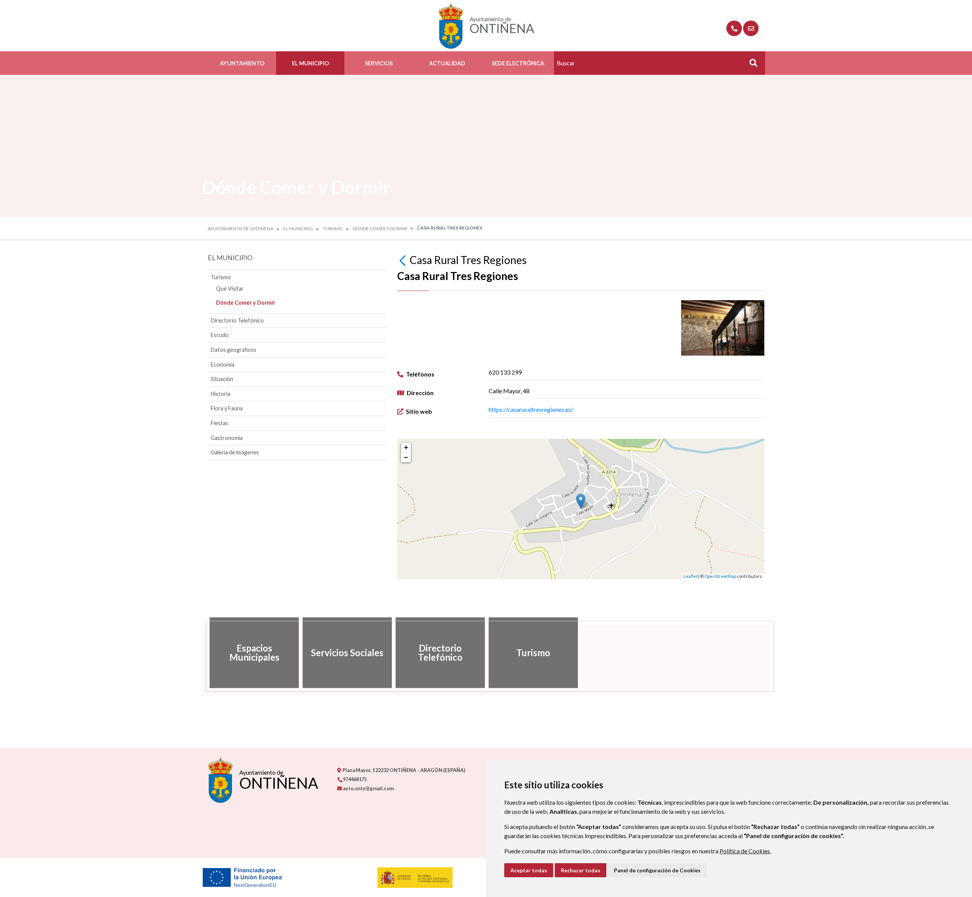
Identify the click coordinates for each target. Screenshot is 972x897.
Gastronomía (227, 438)
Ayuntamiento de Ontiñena (240, 228)
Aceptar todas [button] (528, 870)
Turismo (333, 228)
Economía (222, 364)
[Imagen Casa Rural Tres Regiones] (722, 328)
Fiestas (219, 423)
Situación (222, 379)
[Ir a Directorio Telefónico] (734, 28)
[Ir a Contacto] (751, 28)
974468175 (354, 779)
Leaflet (690, 576)
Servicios (379, 63)
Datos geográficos (233, 349)
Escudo (220, 335)
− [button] (406, 457)
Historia (220, 394)
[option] (254, 652)
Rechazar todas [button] (580, 870)
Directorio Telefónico (237, 320)
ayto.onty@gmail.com (368, 788)
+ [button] (406, 447)
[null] (403, 259)
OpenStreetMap (720, 576)
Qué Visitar (230, 288)
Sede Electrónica (518, 63)
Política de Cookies (745, 850)
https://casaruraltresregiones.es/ (531, 409)
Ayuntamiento (242, 63)
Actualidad (447, 63)
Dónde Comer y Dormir (380, 228)
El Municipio (310, 63)
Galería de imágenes (235, 452)
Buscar (751, 65)
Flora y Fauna (227, 408)
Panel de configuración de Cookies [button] (657, 870)
